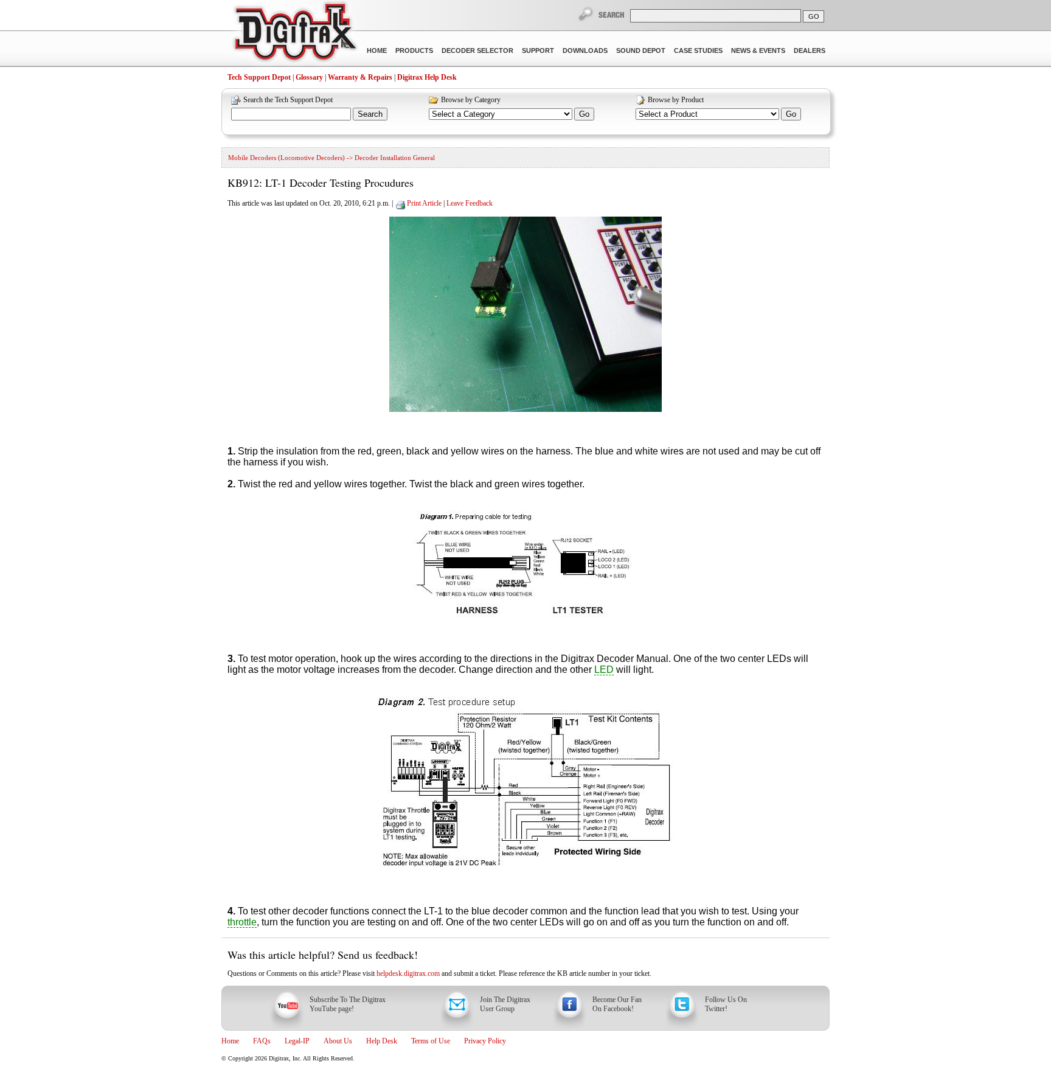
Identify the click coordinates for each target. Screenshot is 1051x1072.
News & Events (758, 50)
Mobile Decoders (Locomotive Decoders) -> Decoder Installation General (331, 157)
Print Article (424, 203)
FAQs (262, 1041)
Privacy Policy (485, 1041)
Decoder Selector (477, 50)
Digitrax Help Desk (427, 77)
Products (414, 50)
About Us (338, 1041)
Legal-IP (297, 1041)
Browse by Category (471, 100)
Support (538, 50)
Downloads (585, 50)
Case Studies (698, 50)
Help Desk (381, 1041)
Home (377, 50)
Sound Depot (640, 50)
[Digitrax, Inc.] (294, 34)
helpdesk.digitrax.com (408, 973)
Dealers (809, 50)
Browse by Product (676, 100)
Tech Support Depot (259, 77)
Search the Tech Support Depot (288, 100)
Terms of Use (430, 1041)
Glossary (309, 77)
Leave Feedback (469, 203)
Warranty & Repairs (360, 77)
